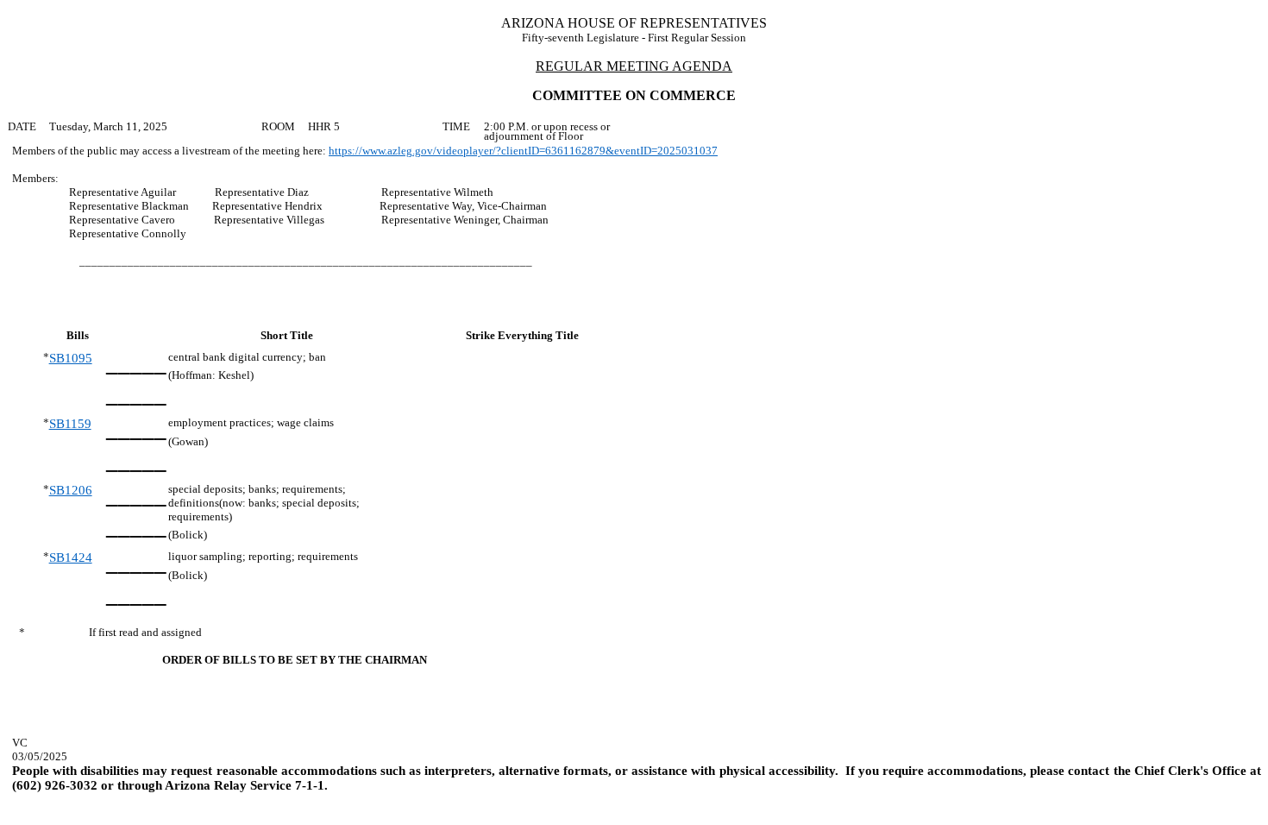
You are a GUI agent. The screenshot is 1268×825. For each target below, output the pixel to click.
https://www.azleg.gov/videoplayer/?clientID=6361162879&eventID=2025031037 (523, 150)
